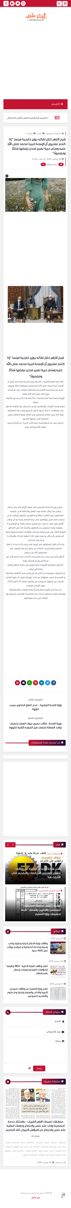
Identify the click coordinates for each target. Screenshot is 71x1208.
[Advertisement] (35, 60)
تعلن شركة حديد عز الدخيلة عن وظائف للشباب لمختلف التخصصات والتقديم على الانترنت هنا (36, 851)
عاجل (39, 133)
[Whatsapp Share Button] (29, 682)
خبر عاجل (59, 1162)
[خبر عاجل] (35, 16)
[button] (6, 175)
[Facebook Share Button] (53, 682)
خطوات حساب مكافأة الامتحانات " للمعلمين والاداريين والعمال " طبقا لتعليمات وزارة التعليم (41, 888)
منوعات (29, 133)
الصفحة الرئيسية (53, 133)
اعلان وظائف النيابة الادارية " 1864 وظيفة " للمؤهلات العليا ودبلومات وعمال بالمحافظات (26, 970)
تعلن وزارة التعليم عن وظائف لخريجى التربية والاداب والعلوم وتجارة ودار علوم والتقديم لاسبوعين (27, 992)
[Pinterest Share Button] (41, 682)
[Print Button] (17, 682)
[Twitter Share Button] (47, 682)
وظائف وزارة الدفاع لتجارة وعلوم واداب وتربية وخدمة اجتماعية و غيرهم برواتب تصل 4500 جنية (27, 947)
